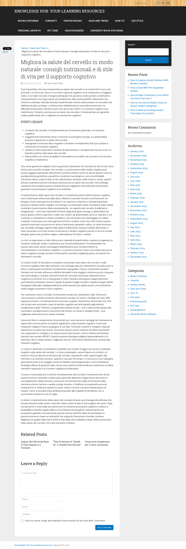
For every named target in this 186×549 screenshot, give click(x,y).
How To (119, 21)
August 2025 (136, 172)
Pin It (5, 52)
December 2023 (138, 256)
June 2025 (135, 181)
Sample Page (141, 3)
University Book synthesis (107, 30)
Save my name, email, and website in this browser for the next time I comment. (65, 520)
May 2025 (135, 185)
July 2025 (135, 176)
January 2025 (137, 202)
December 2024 (138, 206)
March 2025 (136, 193)
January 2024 (137, 252)
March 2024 (136, 244)
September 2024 (139, 219)
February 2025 (137, 197)
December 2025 (138, 155)
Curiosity (51, 21)
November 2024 (138, 210)
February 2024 (137, 248)
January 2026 (137, 151)
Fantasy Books (73, 21)
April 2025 (135, 189)
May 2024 (135, 235)
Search (131, 44)
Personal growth (29, 30)
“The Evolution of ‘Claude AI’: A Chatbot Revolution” (67, 443)
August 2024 (136, 223)
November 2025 (138, 160)
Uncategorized (74, 30)
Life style (137, 21)
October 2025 (137, 164)
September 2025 (138, 168)
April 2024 (135, 240)
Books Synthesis (28, 21)
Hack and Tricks (98, 21)
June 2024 (135, 231)
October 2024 (137, 214)
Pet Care (52, 30)
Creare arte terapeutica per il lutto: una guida (97, 443)
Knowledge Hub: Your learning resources (60, 11)
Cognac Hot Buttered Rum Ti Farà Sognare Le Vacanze (35, 444)
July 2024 (135, 227)
